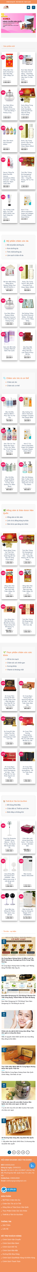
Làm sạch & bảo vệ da (15, 255)
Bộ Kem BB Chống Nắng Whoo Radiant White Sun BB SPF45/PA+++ (9, 284)
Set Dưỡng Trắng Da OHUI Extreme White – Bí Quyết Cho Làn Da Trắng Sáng (27, 317)
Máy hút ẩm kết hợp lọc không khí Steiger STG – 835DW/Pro (27, 912)
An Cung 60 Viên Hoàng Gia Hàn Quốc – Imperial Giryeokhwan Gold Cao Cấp (9, 735)
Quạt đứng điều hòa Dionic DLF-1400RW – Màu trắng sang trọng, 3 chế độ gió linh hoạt (9, 878)
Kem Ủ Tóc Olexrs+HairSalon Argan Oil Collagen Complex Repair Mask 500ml (27, 213)
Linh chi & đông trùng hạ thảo (17, 520)
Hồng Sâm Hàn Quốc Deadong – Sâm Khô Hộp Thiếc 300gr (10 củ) (8, 73)
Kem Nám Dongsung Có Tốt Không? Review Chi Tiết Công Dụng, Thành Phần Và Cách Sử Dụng (18, 996)
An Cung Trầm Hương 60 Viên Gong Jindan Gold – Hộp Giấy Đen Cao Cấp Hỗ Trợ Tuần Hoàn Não (9, 700)
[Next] (27, 1152)
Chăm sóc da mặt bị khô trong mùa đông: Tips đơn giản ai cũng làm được (18, 1032)
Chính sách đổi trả (10, 1247)
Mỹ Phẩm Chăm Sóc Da (11, 1200)
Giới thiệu (6, 1225)
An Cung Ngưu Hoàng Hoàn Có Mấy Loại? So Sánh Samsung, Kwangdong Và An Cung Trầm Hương (18, 960)
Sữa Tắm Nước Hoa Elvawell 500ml (8, 142)
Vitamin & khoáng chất (15, 670)
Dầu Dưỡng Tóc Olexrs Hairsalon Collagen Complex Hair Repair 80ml (28, 414)
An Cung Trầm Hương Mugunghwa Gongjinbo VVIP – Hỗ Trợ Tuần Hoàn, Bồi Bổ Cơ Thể (27, 736)
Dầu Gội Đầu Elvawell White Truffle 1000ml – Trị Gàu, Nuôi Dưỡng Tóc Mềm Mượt (9, 481)
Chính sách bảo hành (11, 1243)
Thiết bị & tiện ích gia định (13, 1214)
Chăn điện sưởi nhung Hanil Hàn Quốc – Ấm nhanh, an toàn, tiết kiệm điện (27, 842)
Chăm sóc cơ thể (13, 386)
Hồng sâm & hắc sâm (15, 517)
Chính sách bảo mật (10, 1250)
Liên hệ (5, 1229)
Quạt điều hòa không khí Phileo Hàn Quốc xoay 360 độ (9, 912)
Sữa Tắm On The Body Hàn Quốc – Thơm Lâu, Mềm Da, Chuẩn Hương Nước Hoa (10, 447)
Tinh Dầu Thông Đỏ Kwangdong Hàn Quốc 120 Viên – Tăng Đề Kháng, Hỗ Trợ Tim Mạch (27, 177)
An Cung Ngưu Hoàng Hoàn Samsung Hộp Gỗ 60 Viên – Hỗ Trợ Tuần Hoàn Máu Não (27, 700)
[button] (28, 7)
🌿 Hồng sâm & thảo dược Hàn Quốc (18, 511)
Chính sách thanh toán (11, 1261)
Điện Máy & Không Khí (15, 812)
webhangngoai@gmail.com (16, 1181)
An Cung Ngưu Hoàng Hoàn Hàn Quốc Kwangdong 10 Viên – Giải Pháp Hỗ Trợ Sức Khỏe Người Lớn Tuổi (9, 772)
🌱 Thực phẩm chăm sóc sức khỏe (17, 653)
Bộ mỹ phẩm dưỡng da (15, 245)
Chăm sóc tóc (12, 382)
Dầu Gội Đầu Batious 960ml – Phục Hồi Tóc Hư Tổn (9, 414)
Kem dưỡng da (12, 248)
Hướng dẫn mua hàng (11, 1254)
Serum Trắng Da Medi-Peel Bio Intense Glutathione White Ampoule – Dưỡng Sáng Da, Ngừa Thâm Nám (9, 178)
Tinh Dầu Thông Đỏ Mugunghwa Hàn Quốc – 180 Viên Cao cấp (27, 622)
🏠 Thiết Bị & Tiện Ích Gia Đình (15, 801)
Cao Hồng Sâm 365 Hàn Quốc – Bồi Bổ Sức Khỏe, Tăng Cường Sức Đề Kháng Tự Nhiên (9, 624)
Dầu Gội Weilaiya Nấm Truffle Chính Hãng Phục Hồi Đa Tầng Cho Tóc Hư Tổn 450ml (27, 480)
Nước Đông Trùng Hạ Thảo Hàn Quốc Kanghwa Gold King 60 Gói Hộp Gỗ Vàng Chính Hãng (27, 109)
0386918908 (15, 1178)
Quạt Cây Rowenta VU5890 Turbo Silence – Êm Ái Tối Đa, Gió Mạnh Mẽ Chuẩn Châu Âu (9, 843)
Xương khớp (12, 666)
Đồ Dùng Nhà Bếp (14, 805)
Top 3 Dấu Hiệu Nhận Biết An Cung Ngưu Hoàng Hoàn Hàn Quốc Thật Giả (18, 1067)
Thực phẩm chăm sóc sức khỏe (15, 1211)
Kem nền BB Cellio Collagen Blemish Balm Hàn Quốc (9, 348)
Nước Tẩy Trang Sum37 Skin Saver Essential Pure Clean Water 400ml (27, 143)
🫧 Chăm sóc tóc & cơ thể (16, 378)
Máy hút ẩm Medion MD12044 (27, 874)
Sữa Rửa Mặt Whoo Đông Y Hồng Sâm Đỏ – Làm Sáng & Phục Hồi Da (27, 350)
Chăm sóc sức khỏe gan (16, 663)
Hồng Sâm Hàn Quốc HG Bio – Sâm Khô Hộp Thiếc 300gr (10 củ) (27, 589)
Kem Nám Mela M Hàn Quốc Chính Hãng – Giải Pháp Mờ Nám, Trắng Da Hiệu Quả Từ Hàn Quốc (27, 74)
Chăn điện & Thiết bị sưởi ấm (18, 808)
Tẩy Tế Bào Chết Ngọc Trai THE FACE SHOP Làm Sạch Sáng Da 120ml (9, 213)
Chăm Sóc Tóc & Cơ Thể (12, 1203)
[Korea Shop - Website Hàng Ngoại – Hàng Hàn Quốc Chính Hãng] (11, 7)
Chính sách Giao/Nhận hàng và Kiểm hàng (19, 1258)
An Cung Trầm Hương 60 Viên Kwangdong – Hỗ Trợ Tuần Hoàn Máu (27, 770)
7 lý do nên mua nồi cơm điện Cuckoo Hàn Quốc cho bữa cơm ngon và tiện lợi (16, 1103)
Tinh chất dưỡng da (14, 252)
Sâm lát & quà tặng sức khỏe (17, 524)
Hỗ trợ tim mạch (13, 659)
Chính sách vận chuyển (12, 1239)
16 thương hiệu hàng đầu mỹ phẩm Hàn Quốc (18, 1138)
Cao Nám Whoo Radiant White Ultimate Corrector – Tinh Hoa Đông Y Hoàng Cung (9, 108)
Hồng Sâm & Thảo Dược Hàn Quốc (16, 1207)
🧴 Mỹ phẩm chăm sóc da (15, 241)
